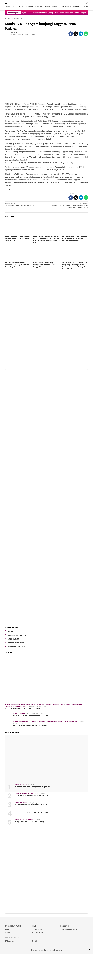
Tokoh (15, 706)
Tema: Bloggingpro (56, 950)
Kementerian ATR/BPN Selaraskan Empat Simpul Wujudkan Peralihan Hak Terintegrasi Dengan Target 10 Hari (46, 239)
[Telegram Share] (81, 33)
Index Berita (64, 926)
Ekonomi (14, 704)
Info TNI (41, 704)
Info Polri (34, 704)
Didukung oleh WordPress (39, 950)
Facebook (10, 941)
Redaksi (8, 933)
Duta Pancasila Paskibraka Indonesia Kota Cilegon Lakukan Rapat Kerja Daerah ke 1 (17, 265)
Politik (60, 721)
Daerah (7, 704)
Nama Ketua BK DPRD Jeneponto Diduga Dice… (33, 787)
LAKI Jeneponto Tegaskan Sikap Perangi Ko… (32, 804)
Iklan (34, 926)
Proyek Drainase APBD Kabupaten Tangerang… (23, 708)
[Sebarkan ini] (70, 33)
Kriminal (56, 704)
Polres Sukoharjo (16, 643)
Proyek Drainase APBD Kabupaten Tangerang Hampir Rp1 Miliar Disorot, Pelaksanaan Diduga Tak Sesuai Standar (74, 266)
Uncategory (22, 706)
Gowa (10, 631)
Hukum (28, 704)
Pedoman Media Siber (68, 929)
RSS (35, 941)
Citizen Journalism (13, 926)
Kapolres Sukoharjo (17, 647)
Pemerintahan (77, 704)
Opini (61, 704)
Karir (7, 929)
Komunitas (48, 704)
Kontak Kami (37, 929)
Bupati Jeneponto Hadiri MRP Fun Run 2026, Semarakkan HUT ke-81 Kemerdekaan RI (17, 238)
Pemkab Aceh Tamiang (17, 635)
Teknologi (8, 706)
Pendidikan (31, 819)
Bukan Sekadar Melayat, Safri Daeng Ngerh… (32, 795)
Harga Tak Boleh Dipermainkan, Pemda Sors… (30, 725)
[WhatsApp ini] (86, 33)
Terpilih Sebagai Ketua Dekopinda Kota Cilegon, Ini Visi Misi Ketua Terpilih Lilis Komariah (75, 238)
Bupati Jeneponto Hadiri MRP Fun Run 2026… (32, 813)
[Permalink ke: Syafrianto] (7, 34)
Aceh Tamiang (13, 639)
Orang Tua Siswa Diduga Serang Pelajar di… (32, 822)
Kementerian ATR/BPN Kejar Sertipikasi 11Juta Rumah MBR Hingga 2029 (44, 265)
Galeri (17, 793)
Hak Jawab (21, 704)
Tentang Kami (37, 933)
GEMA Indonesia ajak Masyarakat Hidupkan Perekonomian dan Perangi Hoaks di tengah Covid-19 (68, 206)
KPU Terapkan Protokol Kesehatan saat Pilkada (19, 205)
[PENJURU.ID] (46, 3)
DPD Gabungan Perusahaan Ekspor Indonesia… (31, 716)
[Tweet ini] (75, 33)
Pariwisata (67, 704)
